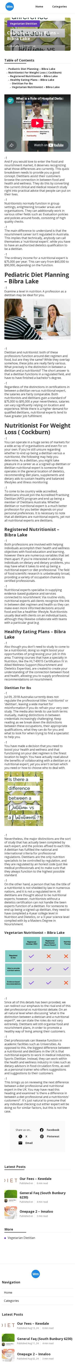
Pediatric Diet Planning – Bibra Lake (31, 69)
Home (39, 6)
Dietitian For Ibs (22, 83)
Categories (59, 6)
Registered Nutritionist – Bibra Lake (34, 76)
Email (29, 1143)
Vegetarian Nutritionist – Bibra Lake (36, 87)
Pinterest (53, 1136)
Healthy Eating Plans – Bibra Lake (32, 79)
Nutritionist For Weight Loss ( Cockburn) (35, 72)
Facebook (53, 1130)
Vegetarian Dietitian (23, 23)
